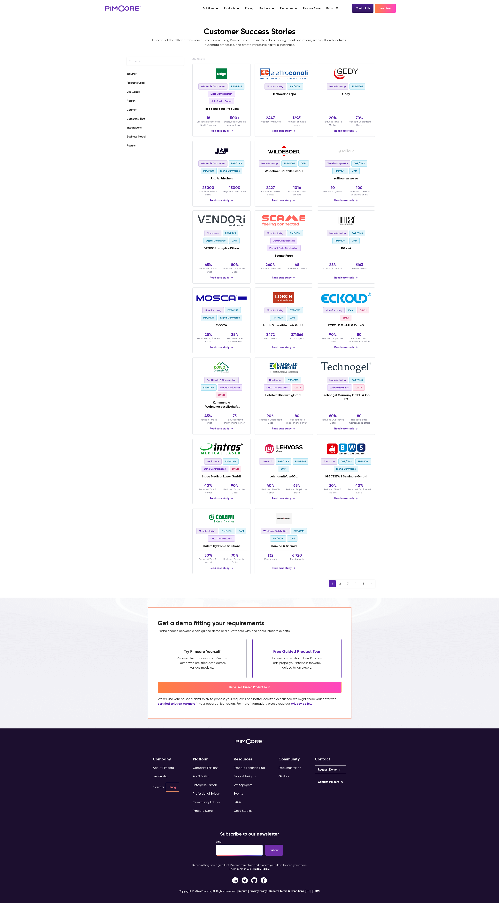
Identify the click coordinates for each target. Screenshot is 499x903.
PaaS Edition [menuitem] (201, 776)
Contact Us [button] (363, 8)
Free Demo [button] (385, 8)
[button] (249, 8)
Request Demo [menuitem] (327, 769)
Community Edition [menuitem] (206, 802)
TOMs (316, 891)
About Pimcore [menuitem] (163, 768)
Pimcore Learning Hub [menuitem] (249, 768)
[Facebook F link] (235, 880)
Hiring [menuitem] (172, 787)
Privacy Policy (260, 869)
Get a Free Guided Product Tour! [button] (249, 687)
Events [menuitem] (238, 793)
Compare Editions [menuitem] (205, 768)
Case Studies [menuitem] (243, 811)
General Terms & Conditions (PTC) (290, 891)
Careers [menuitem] (158, 787)
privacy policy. (301, 704)
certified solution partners (176, 704)
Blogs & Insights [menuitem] (245, 776)
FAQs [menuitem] (237, 802)
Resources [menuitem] (243, 759)
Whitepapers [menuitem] (243, 785)
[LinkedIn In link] (264, 880)
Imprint (242, 891)
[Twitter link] (245, 880)
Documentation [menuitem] (290, 768)
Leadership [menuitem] (160, 776)
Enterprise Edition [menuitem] (205, 785)
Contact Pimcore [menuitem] (328, 782)
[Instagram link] (254, 880)
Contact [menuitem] (322, 759)
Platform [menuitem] (200, 759)
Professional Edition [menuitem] (206, 793)
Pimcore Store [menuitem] (203, 811)
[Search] (337, 8)
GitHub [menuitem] (284, 776)
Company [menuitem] (162, 759)
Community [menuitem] (289, 759)
